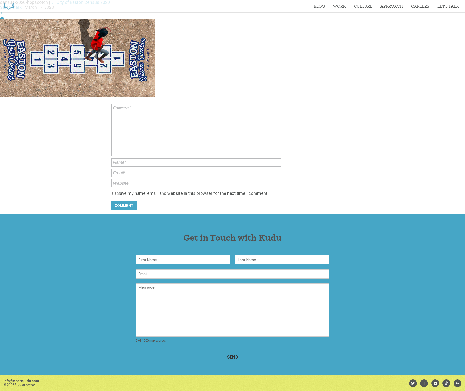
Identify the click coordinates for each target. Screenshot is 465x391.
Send (232, 356)
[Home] (8, 6)
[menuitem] (413, 383)
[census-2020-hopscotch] (77, 95)
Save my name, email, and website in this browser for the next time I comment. (192, 193)
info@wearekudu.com (21, 381)
